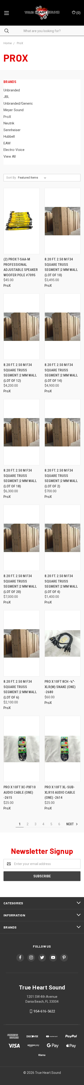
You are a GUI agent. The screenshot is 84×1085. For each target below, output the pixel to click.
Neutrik (9, 123)
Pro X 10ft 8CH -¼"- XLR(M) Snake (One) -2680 (60, 686)
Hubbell (9, 136)
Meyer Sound (14, 110)
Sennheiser (12, 130)
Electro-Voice (14, 150)
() (78, 13)
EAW (7, 143)
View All (10, 156)
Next (70, 824)
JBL (6, 97)
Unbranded (12, 90)
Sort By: (11, 177)
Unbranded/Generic (18, 103)
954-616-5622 (44, 1011)
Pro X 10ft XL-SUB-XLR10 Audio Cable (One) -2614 (60, 792)
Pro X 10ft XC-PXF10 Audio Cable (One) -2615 (20, 792)
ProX (7, 117)
